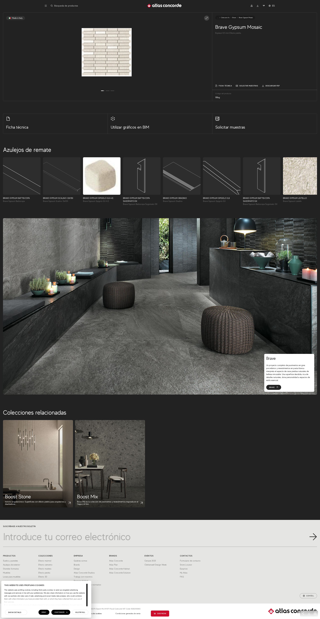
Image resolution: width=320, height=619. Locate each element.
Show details (14, 612)
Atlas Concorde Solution (119, 573)
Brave (272, 387)
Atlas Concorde (116, 561)
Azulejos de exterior (11, 565)
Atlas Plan (113, 565)
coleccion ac (225, 17)
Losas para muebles (11, 577)
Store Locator (186, 565)
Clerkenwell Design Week (155, 565)
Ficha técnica (225, 86)
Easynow (161, 614)
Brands (77, 565)
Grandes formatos (11, 569)
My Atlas (183, 573)
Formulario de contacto (190, 561)
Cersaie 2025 (150, 561)
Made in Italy (17, 18)
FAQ (182, 577)
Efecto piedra (44, 573)
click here (65, 605)
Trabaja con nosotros (83, 577)
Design (77, 569)
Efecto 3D (42, 577)
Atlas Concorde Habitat (119, 569)
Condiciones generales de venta (128, 614)
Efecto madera (44, 569)
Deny (44, 612)
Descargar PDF (273, 86)
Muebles (6, 573)
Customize (59, 612)
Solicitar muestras (248, 86)
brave (234, 17)
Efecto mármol (44, 561)
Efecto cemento (45, 565)
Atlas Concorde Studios (84, 573)
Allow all (80, 612)
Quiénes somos (80, 561)
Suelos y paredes (10, 561)
